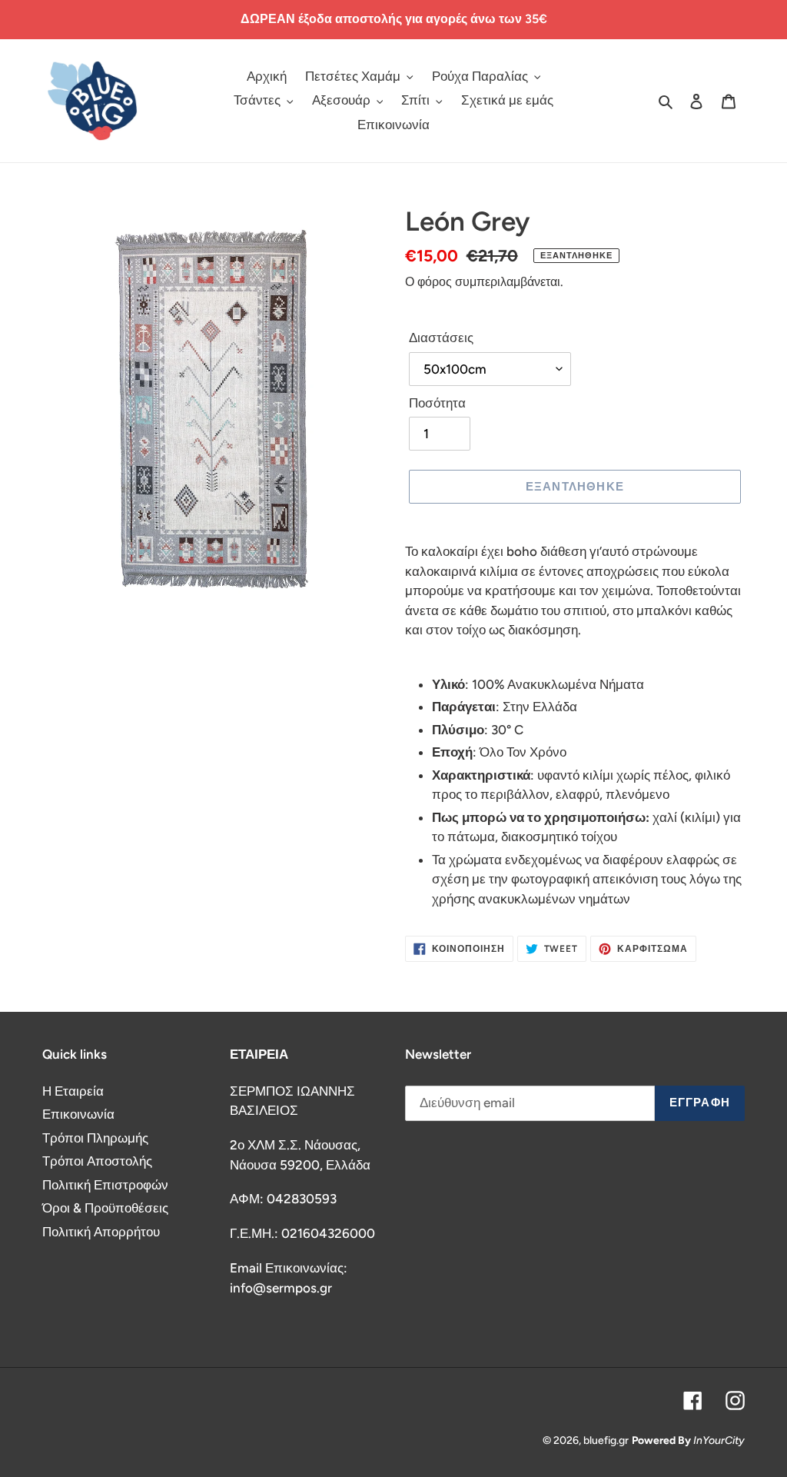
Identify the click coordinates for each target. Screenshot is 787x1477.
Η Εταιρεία (73, 1091)
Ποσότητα (437, 403)
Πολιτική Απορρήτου (101, 1231)
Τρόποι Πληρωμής (95, 1138)
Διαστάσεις (441, 337)
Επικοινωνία (78, 1114)
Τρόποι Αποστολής (97, 1161)
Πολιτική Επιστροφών (105, 1185)
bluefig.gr (606, 1440)
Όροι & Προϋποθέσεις (105, 1208)
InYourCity (719, 1440)
